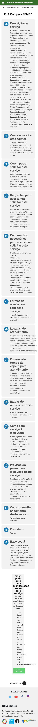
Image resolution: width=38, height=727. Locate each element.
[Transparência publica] (32, 721)
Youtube (16, 697)
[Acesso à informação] (17, 721)
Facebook (22, 697)
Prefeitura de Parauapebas (20, 2)
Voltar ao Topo (15, 683)
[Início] (3, 7)
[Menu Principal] (3, 2)
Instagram (28, 697)
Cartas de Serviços (13, 7)
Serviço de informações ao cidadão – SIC (17, 711)
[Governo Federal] (25, 721)
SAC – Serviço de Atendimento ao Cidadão (18, 714)
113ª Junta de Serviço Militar (13, 716)
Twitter (10, 697)
